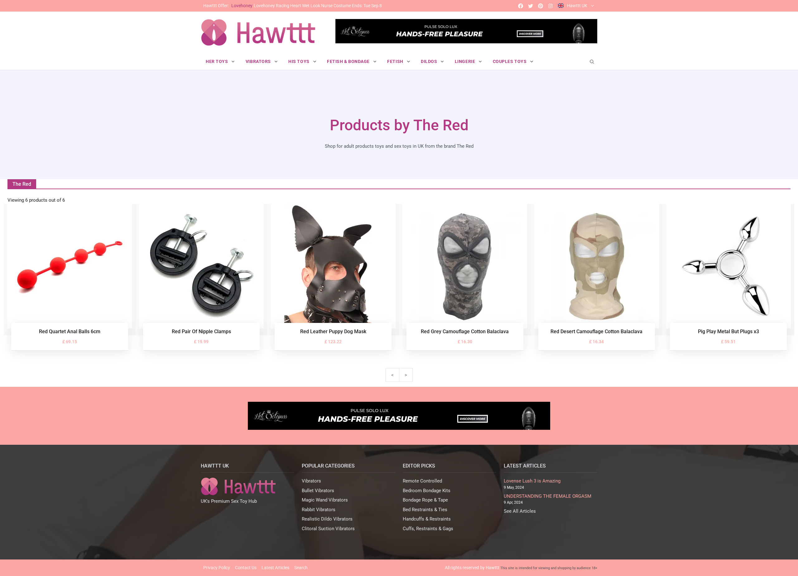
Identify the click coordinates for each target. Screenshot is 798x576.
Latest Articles (275, 567)
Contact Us (246, 567)
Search (301, 567)
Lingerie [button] (465, 61)
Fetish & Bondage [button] (349, 61)
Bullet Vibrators (318, 490)
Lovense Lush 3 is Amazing (532, 481)
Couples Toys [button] (510, 61)
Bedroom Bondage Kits (426, 490)
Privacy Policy (216, 567)
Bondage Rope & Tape (425, 500)
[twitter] (531, 6)
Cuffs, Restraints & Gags (428, 528)
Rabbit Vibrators (318, 509)
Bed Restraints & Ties (425, 509)
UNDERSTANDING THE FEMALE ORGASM (547, 496)
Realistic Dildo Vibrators (327, 519)
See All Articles (520, 511)
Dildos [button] (429, 61)
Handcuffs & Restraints (427, 519)
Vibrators (311, 481)
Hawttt (492, 567)
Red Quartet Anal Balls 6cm (69, 331)
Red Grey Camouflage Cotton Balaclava (465, 331)
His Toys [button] (299, 61)
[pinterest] (541, 6)
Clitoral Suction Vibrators (328, 528)
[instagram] (550, 6)
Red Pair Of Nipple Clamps (201, 331)
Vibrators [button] (259, 61)
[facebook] (521, 6)
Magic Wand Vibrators (325, 500)
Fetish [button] (395, 61)
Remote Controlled (422, 481)
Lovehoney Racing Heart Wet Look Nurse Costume (292, 5)
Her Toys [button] (217, 61)
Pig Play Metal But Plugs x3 (728, 331)
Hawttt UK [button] (577, 5)
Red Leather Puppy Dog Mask (333, 331)
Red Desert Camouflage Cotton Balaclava (596, 331)
